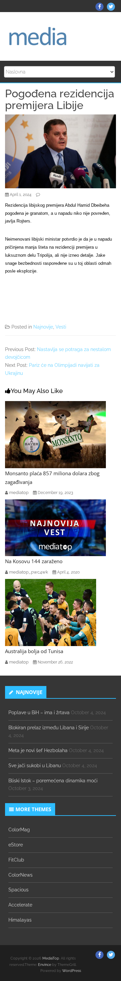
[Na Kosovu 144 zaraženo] (55, 527)
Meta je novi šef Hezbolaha (38, 750)
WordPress (71, 971)
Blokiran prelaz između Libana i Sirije (48, 727)
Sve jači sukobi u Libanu (34, 765)
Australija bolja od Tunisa (34, 651)
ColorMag (19, 829)
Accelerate (20, 905)
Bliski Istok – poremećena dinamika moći (52, 780)
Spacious (18, 889)
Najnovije (43, 327)
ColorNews (20, 875)
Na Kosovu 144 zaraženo (34, 561)
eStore (15, 844)
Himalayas (20, 920)
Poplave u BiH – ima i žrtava (39, 712)
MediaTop (50, 958)
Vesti (60, 327)
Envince (44, 965)
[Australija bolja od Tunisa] (50, 612)
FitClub (16, 860)
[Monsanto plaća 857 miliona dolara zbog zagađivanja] (55, 434)
